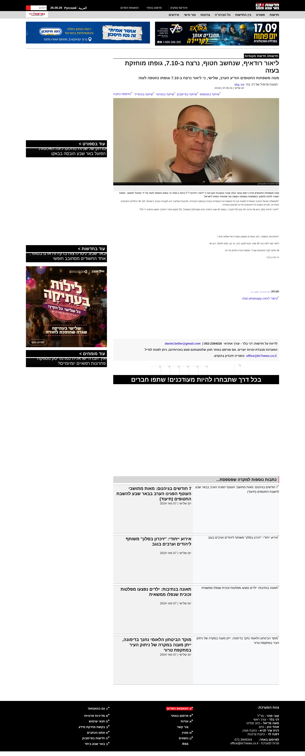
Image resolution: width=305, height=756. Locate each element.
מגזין (185, 732)
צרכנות (205, 14)
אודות (184, 721)
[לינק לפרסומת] (66, 268)
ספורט (260, 14)
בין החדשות (243, 14)
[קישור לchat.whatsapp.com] (196, 316)
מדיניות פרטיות (94, 715)
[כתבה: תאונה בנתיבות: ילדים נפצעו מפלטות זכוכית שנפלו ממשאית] (236, 610)
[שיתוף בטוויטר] (165, 94)
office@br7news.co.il (244, 743)
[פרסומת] (217, 34)
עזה (252, 292)
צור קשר (182, 727)
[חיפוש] (28, 7)
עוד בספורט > (92, 143)
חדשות (274, 14)
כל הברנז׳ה (222, 14)
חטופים (257, 292)
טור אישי (190, 14)
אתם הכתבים (96, 732)
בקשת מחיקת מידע (92, 727)
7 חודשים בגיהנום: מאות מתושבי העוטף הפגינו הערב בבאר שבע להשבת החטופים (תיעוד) (153, 493)
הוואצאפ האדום (129, 7)
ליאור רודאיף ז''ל (265, 292)
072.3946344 (243, 739)
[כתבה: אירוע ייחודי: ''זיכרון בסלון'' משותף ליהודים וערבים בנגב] (236, 559)
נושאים (183, 738)
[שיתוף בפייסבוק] (187, 94)
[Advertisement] (196, 276)
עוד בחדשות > (91, 248)
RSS (185, 744)
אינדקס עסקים (178, 7)
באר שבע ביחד (95, 744)
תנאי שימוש (97, 721)
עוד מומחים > (92, 353)
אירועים (174, 14)
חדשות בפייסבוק (93, 738)
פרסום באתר (154, 7)
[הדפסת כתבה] (123, 94)
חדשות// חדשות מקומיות (261, 56)
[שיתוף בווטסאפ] (210, 94)
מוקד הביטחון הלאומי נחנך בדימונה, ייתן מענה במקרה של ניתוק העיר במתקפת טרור (156, 644)
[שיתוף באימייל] (144, 94)
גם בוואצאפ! (96, 708)
